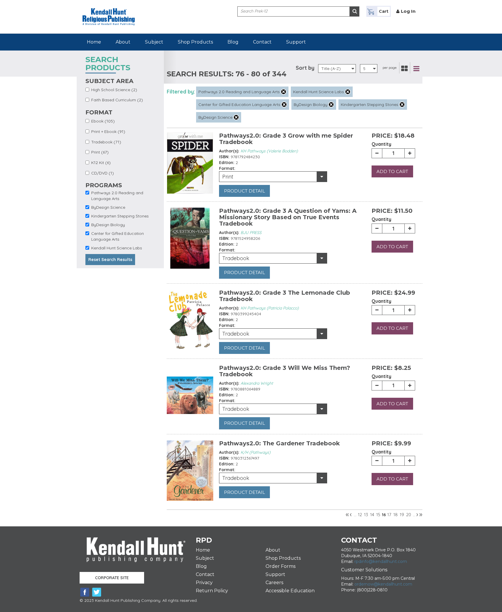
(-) (283, 92)
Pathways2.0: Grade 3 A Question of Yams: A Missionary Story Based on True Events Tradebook (287, 217)
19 (402, 514)
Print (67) (100, 152)
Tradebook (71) (106, 142)
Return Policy (212, 590)
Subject (154, 42)
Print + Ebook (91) (108, 131)
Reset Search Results (110, 259)
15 (378, 514)
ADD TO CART (392, 171)
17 (389, 514)
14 (372, 514)
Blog (233, 42)
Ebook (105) (103, 121)
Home (94, 42)
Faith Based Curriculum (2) (117, 99)
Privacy (204, 582)
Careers (274, 582)
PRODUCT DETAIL (244, 191)
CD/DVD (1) (102, 173)
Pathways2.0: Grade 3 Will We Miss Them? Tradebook (284, 371)
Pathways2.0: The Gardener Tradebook (279, 443)
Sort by (305, 67)
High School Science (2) (114, 89)
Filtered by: (181, 91)
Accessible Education (290, 590)
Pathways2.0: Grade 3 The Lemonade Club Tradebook (284, 296)
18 (395, 514)
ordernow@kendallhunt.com (383, 584)
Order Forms (280, 566)
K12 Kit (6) (101, 162)
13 (366, 514)
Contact (262, 42)
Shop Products (195, 42)
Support (296, 42)
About (123, 42)
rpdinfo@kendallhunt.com (380, 561)
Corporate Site (112, 577)
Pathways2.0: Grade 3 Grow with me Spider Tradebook (286, 138)
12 (360, 514)
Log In (408, 11)
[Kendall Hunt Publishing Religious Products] (109, 12)
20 (408, 514)
